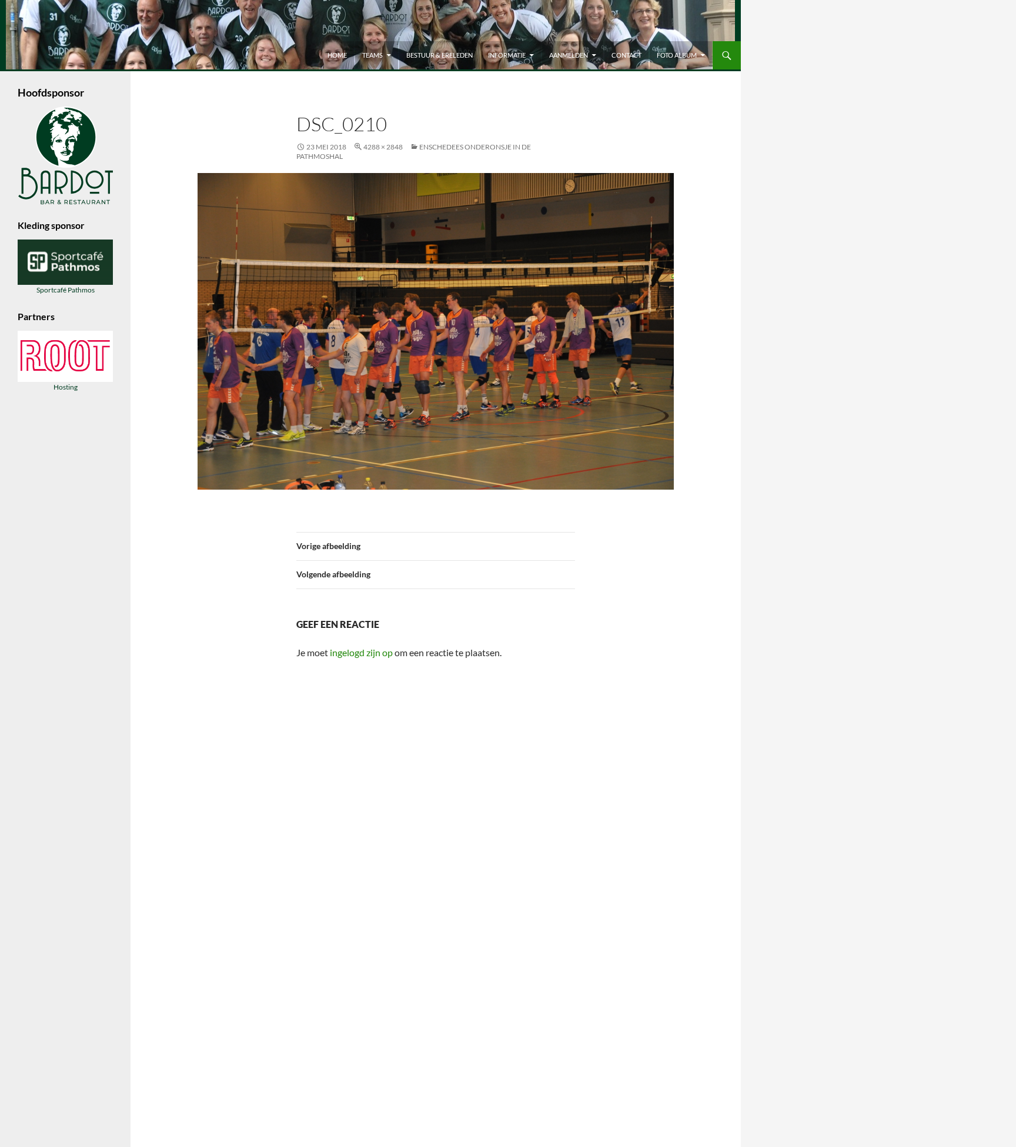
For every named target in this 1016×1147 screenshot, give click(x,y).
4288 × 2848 (383, 146)
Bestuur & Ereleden (439, 55)
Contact (626, 55)
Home (337, 55)
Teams (372, 55)
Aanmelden (568, 55)
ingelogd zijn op (361, 652)
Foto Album (677, 55)
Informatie (507, 55)
